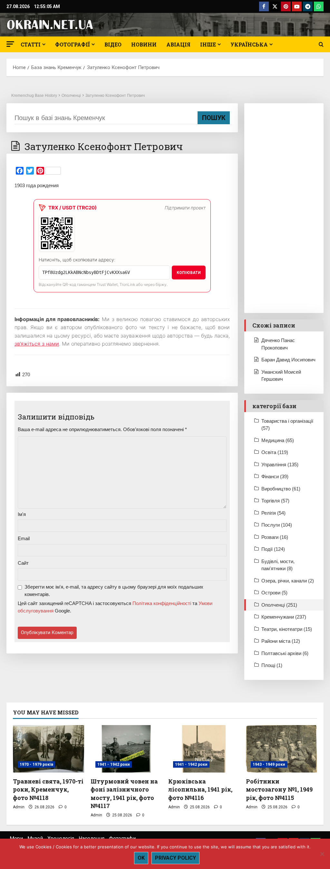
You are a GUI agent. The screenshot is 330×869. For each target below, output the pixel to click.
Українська (249, 44)
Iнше (208, 44)
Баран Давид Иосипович (288, 359)
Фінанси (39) (274, 476)
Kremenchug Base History (34, 95)
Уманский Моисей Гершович (281, 375)
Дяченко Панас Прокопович (278, 344)
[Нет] (322, 854)
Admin (18, 807)
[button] (10, 44)
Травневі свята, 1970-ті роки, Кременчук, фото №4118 (48, 789)
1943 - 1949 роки (269, 764)
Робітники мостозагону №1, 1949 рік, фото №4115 (279, 789)
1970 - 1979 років (36, 764)
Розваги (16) (274, 537)
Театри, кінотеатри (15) (286, 629)
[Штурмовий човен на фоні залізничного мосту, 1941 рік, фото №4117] (126, 749)
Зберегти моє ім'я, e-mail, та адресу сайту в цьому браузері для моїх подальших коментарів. (113, 590)
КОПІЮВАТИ (189, 272)
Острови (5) (274, 592)
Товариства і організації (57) (287, 424)
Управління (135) (279, 464)
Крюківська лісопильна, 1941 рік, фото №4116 (200, 789)
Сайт (23, 563)
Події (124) (273, 549)
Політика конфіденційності (161, 603)
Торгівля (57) (275, 500)
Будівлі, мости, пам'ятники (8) (278, 565)
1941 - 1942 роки (113, 764)
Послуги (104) (276, 525)
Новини (144, 44)
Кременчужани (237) (283, 617)
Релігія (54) (273, 513)
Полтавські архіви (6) (284, 653)
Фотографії (72, 44)
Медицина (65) (277, 440)
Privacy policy (175, 858)
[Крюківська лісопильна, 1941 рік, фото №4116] (203, 749)
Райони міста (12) (280, 641)
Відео (112, 44)
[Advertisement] (283, 208)
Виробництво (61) (280, 488)
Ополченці (71, 95)
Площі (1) (271, 665)
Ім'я (22, 514)
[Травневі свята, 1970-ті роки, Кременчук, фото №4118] (48, 749)
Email (24, 538)
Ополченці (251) (279, 605)
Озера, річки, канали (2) (287, 580)
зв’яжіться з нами (37, 343)
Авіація (178, 44)
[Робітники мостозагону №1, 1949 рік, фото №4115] (281, 749)
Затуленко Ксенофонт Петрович (115, 95)
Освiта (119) (274, 452)
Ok (141, 858)
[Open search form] (321, 44)
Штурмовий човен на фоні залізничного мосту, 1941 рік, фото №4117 (124, 793)
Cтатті (31, 44)
